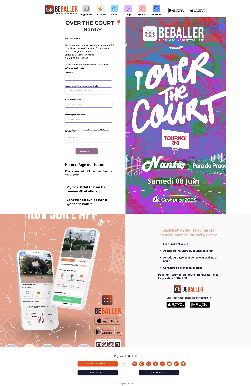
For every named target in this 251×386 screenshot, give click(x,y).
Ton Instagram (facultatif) (75, 114)
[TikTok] (183, 363)
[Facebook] (155, 363)
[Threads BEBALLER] (148, 363)
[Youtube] (169, 363)
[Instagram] (141, 363)
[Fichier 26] (162, 363)
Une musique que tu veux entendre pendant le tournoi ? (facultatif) (87, 130)
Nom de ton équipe (73, 100)
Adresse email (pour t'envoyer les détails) (82, 86)
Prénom (68, 72)
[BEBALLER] (135, 363)
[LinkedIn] (176, 363)
